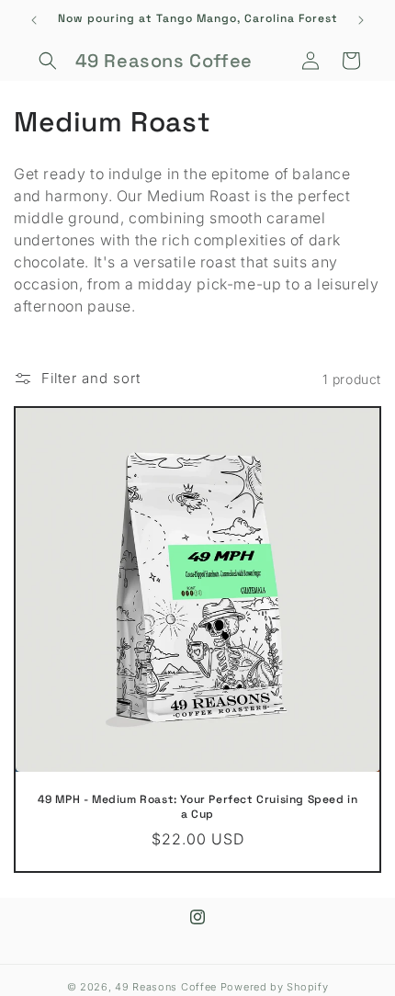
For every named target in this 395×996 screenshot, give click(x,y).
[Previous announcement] (34, 20)
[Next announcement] (361, 20)
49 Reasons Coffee (166, 986)
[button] (48, 60)
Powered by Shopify (274, 986)
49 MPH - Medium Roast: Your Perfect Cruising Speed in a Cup (198, 807)
